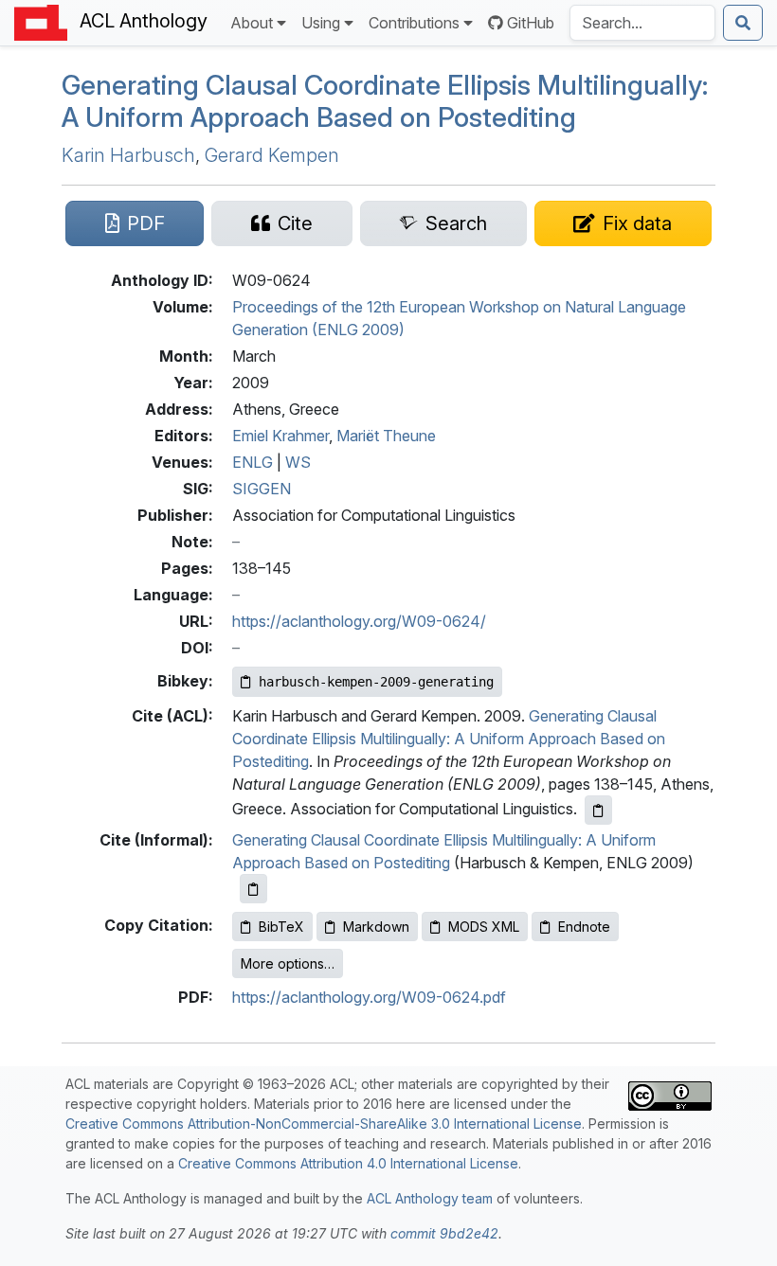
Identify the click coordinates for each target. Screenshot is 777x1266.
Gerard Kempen (272, 155)
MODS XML (483, 926)
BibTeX (281, 926)
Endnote (584, 926)
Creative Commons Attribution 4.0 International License (348, 1163)
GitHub (530, 22)
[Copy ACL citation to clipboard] (598, 810)
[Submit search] (743, 23)
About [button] (251, 22)
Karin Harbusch (128, 155)
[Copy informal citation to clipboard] (253, 888)
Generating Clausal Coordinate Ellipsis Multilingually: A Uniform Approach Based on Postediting (385, 101)
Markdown (376, 926)
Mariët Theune (386, 435)
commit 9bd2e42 (444, 1233)
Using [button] (320, 22)
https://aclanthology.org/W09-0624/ (359, 621)
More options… (287, 963)
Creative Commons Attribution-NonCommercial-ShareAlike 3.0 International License (323, 1123)
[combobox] (642, 23)
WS (298, 462)
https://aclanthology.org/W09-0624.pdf (369, 997)
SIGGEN (261, 488)
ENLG (252, 462)
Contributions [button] (414, 22)
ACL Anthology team (430, 1198)
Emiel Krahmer (280, 435)
